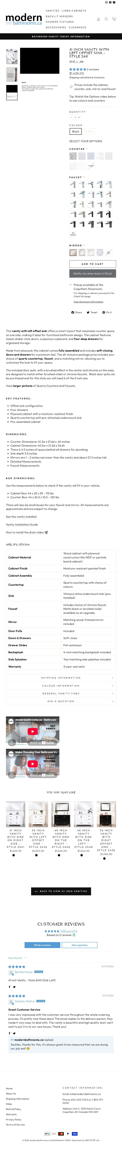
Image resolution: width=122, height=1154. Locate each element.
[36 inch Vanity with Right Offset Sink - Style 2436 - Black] (104, 858)
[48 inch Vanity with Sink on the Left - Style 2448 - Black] (81, 855)
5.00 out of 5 (69, 931)
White (89, 131)
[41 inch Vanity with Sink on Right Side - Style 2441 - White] (17, 855)
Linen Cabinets (74, 10)
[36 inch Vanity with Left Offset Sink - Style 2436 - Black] (36, 855)
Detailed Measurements (25, 461)
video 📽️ (42, 532)
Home (9, 1088)
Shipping (74, 77)
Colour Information (61, 685)
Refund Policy (13, 1109)
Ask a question (61, 701)
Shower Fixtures (60, 21)
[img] (16, 967)
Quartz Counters (47, 386)
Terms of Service (15, 1124)
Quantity (77, 111)
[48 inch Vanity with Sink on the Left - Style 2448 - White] (85, 855)
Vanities (53, 10)
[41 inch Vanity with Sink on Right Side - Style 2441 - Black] (13, 855)
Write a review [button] (42, 945)
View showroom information (88, 301)
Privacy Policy (13, 1119)
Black (75, 131)
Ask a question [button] (80, 945)
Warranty (11, 1114)
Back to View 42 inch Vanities (63, 891)
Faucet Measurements (24, 465)
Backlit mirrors (59, 16)
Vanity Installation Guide (22, 524)
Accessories (56, 27)
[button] (78, 69)
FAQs (9, 1103)
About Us (11, 1093)
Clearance (78, 27)
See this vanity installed (21, 516)
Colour (76, 125)
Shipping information (61, 677)
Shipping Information (17, 1098)
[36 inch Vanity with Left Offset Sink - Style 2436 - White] (40, 855)
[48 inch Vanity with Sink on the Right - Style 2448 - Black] (59, 855)
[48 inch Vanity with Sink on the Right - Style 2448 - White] (63, 855)
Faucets (70, 386)
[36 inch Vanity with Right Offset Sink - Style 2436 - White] (108, 858)
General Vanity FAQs (61, 693)
